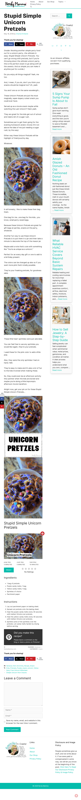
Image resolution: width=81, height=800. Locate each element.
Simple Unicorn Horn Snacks (16, 673)
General (9, 666)
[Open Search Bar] (31, 6)
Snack (32, 666)
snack (25, 668)
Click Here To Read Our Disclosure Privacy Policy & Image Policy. (65, 769)
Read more (57, 129)
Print (9, 570)
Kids (8, 668)
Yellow (36, 668)
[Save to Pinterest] (2, 406)
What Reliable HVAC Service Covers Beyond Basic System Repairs (57, 255)
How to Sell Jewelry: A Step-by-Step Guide (60, 335)
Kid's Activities (18, 666)
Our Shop (50, 2)
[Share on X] (2, 403)
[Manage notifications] (76, 795)
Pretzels (13, 668)
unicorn (30, 668)
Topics (60, 2)
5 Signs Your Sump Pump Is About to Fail (61, 99)
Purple (19, 668)
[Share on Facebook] (2, 399)
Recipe (26, 666)
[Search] (69, 15)
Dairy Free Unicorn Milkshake (16, 670)
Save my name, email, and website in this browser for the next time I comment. (23, 721)
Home (32, 2)
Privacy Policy (35, 4)
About (41, 2)
